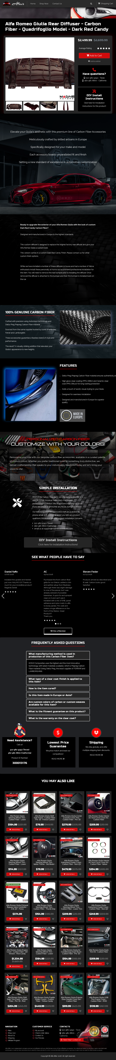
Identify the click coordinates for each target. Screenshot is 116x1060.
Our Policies (39, 1038)
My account (39, 1030)
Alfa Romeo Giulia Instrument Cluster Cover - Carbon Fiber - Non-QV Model (71, 862)
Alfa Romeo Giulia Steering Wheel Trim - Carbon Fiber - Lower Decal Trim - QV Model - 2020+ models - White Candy (17, 862)
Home (32, 4)
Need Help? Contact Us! (72, 1040)
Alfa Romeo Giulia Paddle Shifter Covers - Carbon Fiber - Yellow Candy (44, 999)
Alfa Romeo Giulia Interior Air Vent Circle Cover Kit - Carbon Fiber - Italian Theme (98, 862)
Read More (57, 759)
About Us (11, 1035)
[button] (70, 106)
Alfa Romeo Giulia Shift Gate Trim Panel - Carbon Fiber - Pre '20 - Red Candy (17, 999)
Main (9, 1030)
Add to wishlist (95, 61)
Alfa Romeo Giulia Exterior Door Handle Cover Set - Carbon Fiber (71, 999)
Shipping (11, 1038)
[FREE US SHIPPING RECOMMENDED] (17, 892)
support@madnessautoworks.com (58, 529)
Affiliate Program (14, 1040)
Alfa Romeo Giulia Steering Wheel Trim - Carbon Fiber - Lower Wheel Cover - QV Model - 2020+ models (44, 952)
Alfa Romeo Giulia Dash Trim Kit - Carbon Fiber (99, 951)
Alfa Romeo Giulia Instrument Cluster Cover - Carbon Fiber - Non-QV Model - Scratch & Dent (98, 907)
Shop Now (44, 4)
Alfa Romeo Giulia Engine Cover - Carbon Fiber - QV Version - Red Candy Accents (17, 952)
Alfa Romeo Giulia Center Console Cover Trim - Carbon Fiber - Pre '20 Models (71, 818)
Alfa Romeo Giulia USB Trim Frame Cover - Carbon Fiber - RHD (98, 999)
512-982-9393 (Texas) (43, 523)
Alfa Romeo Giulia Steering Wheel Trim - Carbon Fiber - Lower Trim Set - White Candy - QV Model (71, 907)
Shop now (12, 1033)
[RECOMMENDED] (17, 803)
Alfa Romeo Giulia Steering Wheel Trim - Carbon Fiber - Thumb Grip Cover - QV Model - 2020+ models (44, 907)
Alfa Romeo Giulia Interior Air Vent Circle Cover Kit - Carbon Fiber (98, 818)
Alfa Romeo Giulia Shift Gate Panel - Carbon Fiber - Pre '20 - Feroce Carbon (44, 818)
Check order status (42, 1033)
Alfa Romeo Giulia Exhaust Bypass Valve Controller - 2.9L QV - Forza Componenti (17, 907)
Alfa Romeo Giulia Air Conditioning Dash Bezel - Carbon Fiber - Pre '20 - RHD (71, 952)
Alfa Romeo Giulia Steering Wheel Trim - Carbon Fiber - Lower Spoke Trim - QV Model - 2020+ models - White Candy (17, 818)
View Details (15, 829)
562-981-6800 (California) (45, 526)
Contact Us (57, 4)
